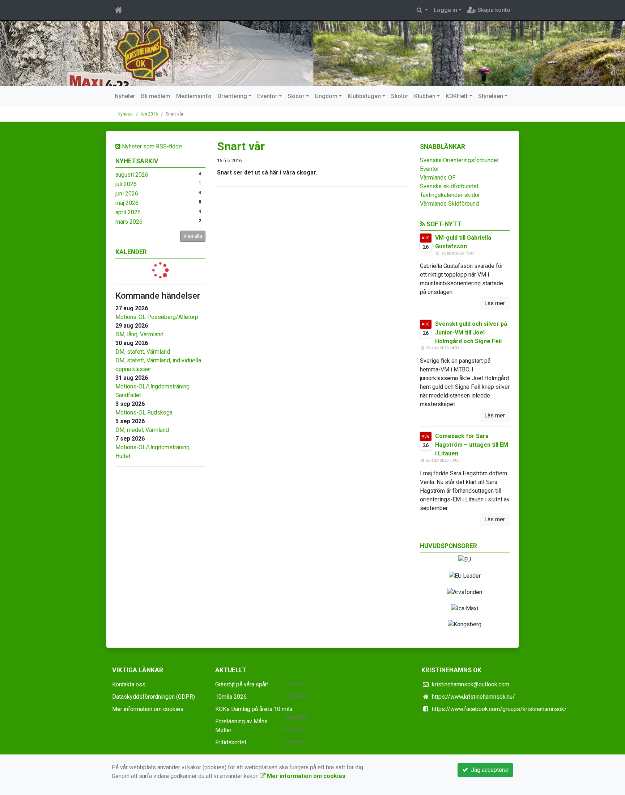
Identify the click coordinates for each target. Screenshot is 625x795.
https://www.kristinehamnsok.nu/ (473, 696)
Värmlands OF (437, 177)
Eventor (267, 96)
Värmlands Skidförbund (449, 203)
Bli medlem (155, 96)
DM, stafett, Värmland (142, 351)
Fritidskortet (230, 742)
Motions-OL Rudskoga (144, 412)
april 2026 (128, 212)
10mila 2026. (231, 696)
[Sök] (422, 10)
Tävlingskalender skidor (450, 195)
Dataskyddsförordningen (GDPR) (153, 696)
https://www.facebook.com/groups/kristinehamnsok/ (499, 709)
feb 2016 (149, 114)
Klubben (424, 96)
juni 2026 (126, 193)
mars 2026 (129, 221)
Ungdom (326, 96)
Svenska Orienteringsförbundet (459, 160)
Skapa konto (493, 10)
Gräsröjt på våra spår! (242, 684)
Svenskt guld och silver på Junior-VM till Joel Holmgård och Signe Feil (471, 332)
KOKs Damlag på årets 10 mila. (254, 709)
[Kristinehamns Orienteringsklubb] (143, 53)
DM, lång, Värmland (139, 334)
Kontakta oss (128, 684)
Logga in (445, 10)
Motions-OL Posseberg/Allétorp (156, 317)
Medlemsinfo (194, 96)
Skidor (296, 96)
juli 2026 (126, 184)
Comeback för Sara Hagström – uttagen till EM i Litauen (471, 445)
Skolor (399, 96)
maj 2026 (127, 202)
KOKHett (457, 96)
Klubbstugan (364, 96)
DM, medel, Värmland (142, 429)
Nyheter (125, 96)
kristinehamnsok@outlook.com (470, 684)
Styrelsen (490, 96)
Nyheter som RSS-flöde (151, 146)
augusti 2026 (131, 174)
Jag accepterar (488, 769)
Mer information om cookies (147, 709)
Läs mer (494, 303)
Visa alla (192, 236)
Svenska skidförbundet (449, 186)
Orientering (232, 96)
